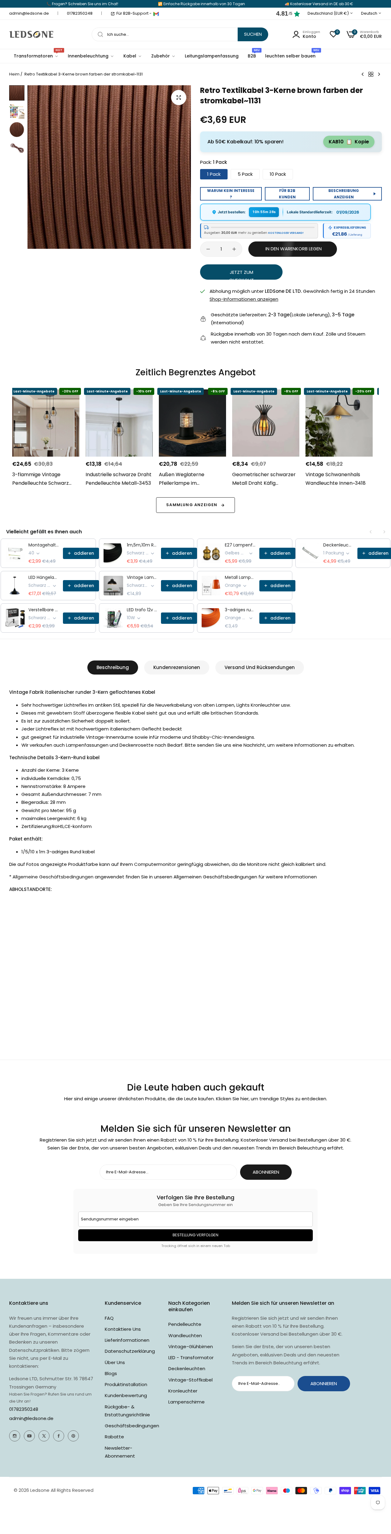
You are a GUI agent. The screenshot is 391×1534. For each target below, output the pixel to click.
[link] (91, 56)
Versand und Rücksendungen (260, 667)
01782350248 (23, 1409)
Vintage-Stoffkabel (190, 1380)
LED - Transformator (191, 1357)
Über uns (115, 1362)
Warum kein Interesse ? (230, 194)
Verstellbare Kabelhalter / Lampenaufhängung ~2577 (43, 610)
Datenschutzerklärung (130, 1351)
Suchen (253, 34)
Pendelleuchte (184, 1324)
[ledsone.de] (31, 34)
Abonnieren (266, 1172)
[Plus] (234, 249)
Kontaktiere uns (123, 1329)
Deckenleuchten (186, 1368)
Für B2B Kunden (287, 194)
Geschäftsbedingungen (132, 1425)
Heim (14, 74)
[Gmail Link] (156, 14)
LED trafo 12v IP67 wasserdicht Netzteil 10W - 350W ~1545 (142, 610)
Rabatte (114, 1436)
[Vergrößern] (178, 97)
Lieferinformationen (127, 1340)
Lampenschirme (186, 1402)
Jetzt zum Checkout (241, 274)
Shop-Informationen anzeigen (244, 299)
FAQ (109, 1318)
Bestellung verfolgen (195, 1235)
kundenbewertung (126, 1395)
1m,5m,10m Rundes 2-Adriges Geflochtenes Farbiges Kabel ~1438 (142, 545)
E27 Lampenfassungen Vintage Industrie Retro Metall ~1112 (240, 545)
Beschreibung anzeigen (343, 194)
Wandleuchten (185, 1335)
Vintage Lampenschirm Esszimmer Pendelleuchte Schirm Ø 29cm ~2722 (142, 577)
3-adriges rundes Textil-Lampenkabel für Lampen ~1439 (240, 610)
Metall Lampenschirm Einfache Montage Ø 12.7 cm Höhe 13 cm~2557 (240, 577)
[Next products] (384, 532)
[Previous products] (371, 532)
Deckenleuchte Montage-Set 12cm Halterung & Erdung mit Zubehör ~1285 (338, 545)
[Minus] (208, 249)
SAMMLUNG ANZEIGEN (191, 505)
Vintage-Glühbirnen (190, 1346)
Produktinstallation (126, 1384)
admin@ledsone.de (31, 1418)
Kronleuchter (182, 1391)
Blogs (111, 1373)
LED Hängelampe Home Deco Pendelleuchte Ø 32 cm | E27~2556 (43, 577)
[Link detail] (14, 1435)
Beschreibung (113, 667)
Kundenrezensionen (176, 667)
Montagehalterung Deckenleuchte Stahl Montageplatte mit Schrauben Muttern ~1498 (43, 545)
